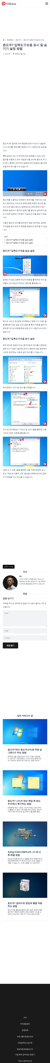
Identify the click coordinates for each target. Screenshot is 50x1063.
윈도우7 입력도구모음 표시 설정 (19, 243)
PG (20, 576)
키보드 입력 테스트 (25, 1061)
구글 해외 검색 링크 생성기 (25, 1054)
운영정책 (25, 1030)
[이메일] (11, 582)
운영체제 (10, 40)
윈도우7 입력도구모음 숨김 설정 (19, 240)
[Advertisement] (25, 113)
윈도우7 (18, 40)
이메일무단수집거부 (25, 1043)
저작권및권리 (25, 1024)
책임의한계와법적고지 (25, 1049)
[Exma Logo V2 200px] (9, 3)
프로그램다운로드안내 (25, 1036)
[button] (47, 3)
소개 (25, 1017)
